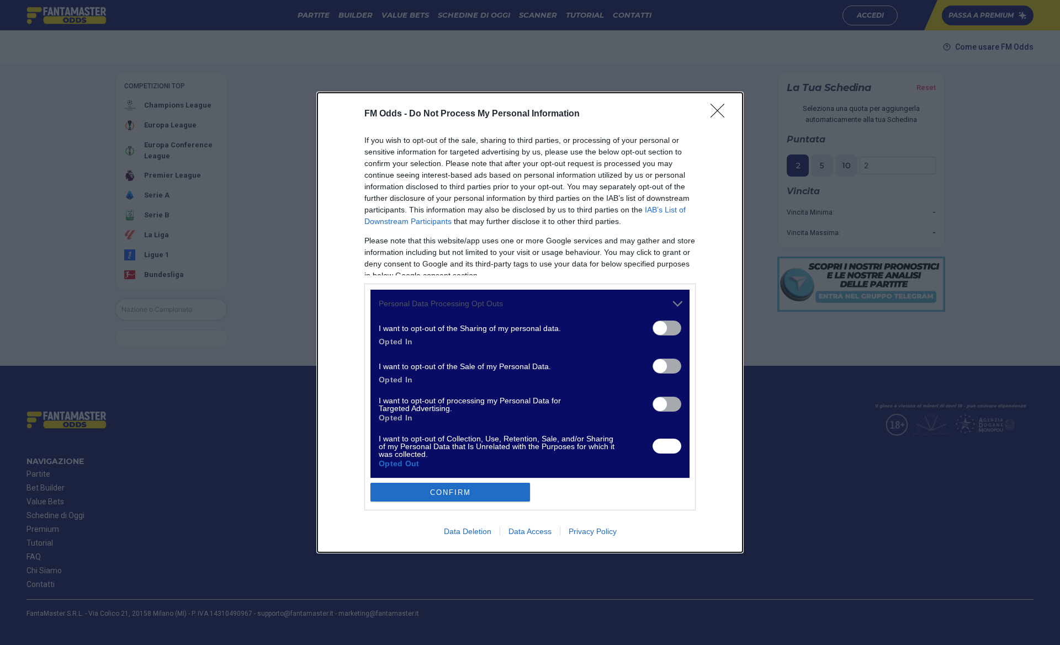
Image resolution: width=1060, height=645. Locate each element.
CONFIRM (450, 492)
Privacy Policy (593, 531)
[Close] (721, 114)
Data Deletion (467, 531)
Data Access (530, 531)
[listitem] (530, 304)
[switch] (667, 328)
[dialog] (530, 323)
